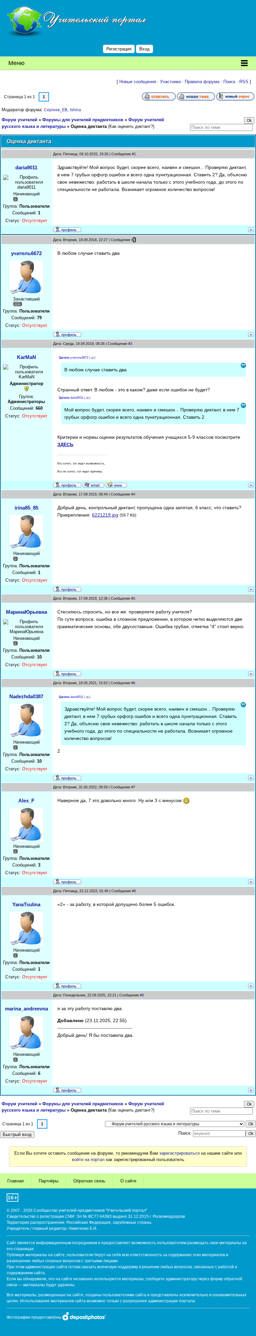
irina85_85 (26, 508)
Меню (16, 63)
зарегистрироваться (179, 1153)
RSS (243, 81)
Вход (144, 48)
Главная (15, 1180)
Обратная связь (89, 1180)
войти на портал (88, 1159)
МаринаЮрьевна (26, 612)
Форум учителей (19, 119)
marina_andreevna (26, 1008)
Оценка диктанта (89, 126)
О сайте (128, 1180)
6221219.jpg (105, 515)
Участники (170, 81)
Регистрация (118, 48)
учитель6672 (26, 253)
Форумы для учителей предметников (82, 119)
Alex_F (26, 800)
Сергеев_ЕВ (55, 110)
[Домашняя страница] (116, 485)
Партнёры (48, 1180)
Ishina (75, 110)
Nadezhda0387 (26, 696)
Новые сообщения (137, 81)
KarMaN (26, 357)
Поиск (229, 81)
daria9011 (26, 167)
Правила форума (202, 81)
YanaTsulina (26, 904)
